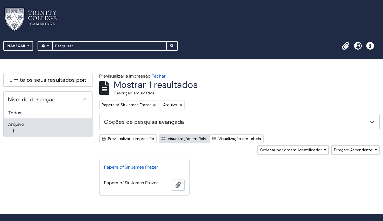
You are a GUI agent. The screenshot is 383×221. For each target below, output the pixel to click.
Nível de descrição (32, 99)
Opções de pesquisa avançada (144, 121)
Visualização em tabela (239, 138)
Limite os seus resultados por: (48, 79)
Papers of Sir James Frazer (131, 167)
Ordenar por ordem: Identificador (291, 149)
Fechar (159, 76)
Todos (14, 113)
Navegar (17, 45)
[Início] (34, 19)
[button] (345, 46)
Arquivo (21, 127)
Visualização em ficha (187, 138)
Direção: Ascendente (353, 149)
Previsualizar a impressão (130, 138)
